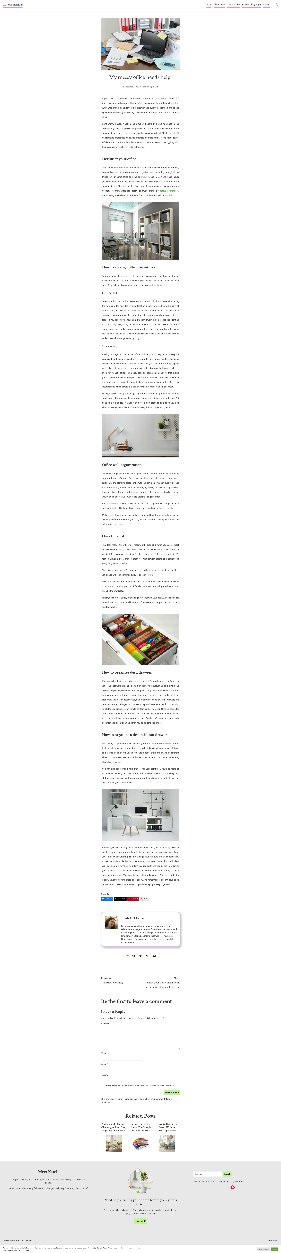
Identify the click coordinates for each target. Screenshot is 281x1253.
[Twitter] (140, 955)
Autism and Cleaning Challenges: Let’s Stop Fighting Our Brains (113, 1127)
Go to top (273, 1240)
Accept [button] (275, 1249)
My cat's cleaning (13, 4)
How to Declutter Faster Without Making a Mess (167, 1127)
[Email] (154, 955)
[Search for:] (208, 1174)
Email (104, 1064)
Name (104, 1053)
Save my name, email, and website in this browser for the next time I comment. (139, 1086)
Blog (208, 4)
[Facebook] (133, 955)
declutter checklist (169, 190)
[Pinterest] (147, 955)
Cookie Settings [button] (263, 1249)
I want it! (140, 1221)
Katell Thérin (134, 918)
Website (104, 1075)
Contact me (233, 4)
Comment (106, 1023)
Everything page (251, 4)
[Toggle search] (276, 6)
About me (219, 4)
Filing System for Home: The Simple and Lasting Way (140, 1127)
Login (266, 4)
